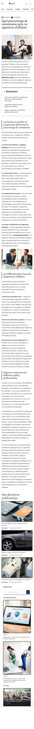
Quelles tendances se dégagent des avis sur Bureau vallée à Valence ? (16, 700)
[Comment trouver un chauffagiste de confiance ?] (17, 568)
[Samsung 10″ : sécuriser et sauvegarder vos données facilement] (17, 616)
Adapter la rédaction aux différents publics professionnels (15, 111)
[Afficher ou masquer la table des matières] (24, 91)
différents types (7, 77)
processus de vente (21, 235)
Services (5, 528)
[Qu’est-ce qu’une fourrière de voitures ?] (17, 540)
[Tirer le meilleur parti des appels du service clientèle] (17, 511)
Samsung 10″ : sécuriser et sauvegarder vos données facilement (16, 638)
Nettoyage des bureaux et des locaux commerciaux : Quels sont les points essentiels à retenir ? (14, 680)
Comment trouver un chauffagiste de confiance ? (16, 580)
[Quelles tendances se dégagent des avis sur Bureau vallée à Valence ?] (17, 697)
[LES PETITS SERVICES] (11, 3)
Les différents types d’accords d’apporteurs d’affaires (13, 105)
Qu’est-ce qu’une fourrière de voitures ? (14, 552)
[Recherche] (26, 3)
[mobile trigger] (3, 3)
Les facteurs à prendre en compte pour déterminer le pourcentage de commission (16, 99)
